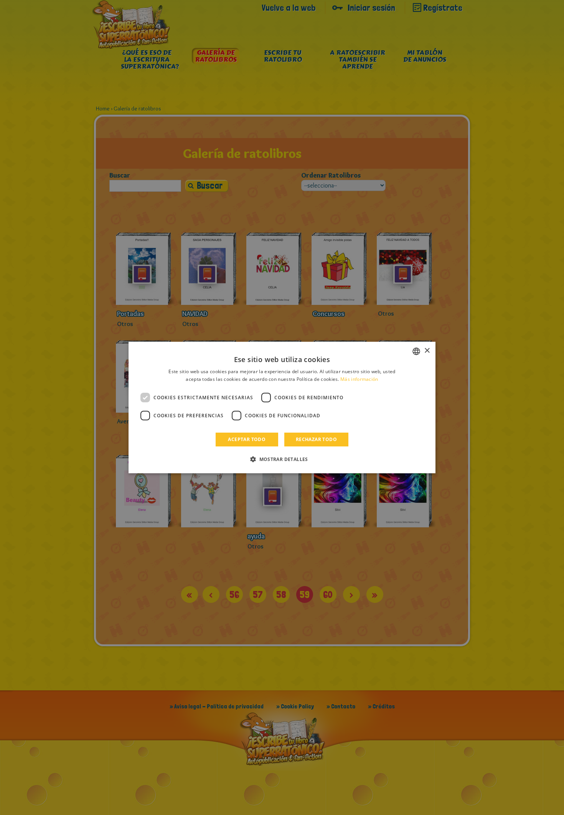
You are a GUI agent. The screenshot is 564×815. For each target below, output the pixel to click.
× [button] (427, 351)
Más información (359, 379)
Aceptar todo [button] (247, 439)
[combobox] (416, 351)
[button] (282, 459)
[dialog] (282, 408)
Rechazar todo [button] (316, 439)
